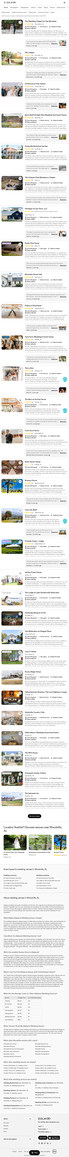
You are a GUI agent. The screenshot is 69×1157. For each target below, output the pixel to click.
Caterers (33, 7)
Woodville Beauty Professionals (12, 1056)
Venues (6, 7)
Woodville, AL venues (43, 12)
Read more (54, 43)
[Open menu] (5, 2)
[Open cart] (64, 2)
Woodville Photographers (42, 1054)
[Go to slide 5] (15, 64)
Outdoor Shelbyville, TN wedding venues (46, 1070)
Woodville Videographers (42, 1051)
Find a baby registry (43, 1132)
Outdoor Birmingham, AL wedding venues (15, 1065)
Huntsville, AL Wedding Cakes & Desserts (46, 1088)
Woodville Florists (40, 1049)
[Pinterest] (42, 1144)
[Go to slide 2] (11, 32)
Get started (43, 1137)
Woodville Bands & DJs (41, 1044)
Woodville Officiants (9, 1046)
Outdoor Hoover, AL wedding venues (14, 1070)
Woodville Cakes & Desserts (11, 1051)
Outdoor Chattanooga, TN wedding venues (16, 1068)
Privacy (14, 1151)
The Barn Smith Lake (9, 888)
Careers (6, 1128)
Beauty (46, 7)
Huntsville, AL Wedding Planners (13, 1100)
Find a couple (42, 1129)
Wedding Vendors (5, 12)
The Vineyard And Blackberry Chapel (46, 888)
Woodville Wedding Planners (43, 1046)
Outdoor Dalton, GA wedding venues (45, 1068)
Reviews (6, 1125)
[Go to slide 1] (10, 32)
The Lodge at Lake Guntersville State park (15, 883)
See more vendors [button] (34, 816)
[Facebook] (39, 1144)
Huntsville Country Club (43, 883)
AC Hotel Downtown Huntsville (12, 878)
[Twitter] (45, 1144)
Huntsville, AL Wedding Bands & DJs (14, 1085)
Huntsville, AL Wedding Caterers (13, 1093)
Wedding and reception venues (19, 12)
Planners (52, 7)
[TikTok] (50, 1144)
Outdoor (52, 12)
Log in (40, 1126)
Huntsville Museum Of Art (11, 880)
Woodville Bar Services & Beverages (14, 1049)
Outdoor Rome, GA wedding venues (45, 1065)
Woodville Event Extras (10, 1044)
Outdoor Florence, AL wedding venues (15, 1073)
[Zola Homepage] (11, 2)
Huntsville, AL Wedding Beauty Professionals (47, 1097)
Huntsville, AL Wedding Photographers (14, 1108)
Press (5, 1131)
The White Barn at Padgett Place (13, 885)
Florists (40, 7)
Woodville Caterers (9, 1054)
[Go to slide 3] (13, 32)
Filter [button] (36, 1152)
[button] (20, 22)
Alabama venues (32, 12)
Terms (20, 1151)
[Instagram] (48, 1144)
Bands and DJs (61, 7)
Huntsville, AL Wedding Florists (44, 1105)
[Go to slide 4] (14, 32)
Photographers (14, 7)
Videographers (24, 7)
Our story (6, 1123)
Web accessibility (45, 1151)
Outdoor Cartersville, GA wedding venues (47, 1073)
